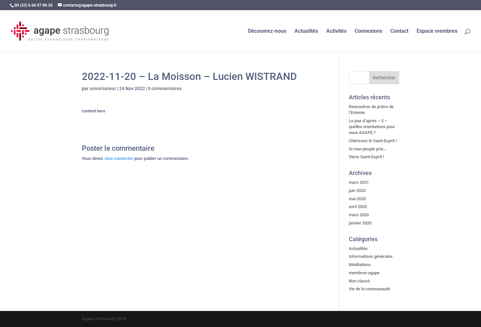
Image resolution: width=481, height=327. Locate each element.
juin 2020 (357, 190)
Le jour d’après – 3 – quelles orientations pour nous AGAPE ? (372, 126)
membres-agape (364, 272)
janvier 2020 (360, 223)
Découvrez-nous (267, 31)
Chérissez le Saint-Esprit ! (373, 140)
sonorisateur (103, 88)
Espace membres (437, 31)
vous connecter (118, 158)
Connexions (368, 31)
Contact (399, 31)
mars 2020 (359, 214)
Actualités (306, 31)
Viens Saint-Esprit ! (366, 156)
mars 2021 (359, 182)
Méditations (360, 264)
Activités (336, 31)
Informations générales (371, 256)
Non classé (359, 281)
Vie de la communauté (369, 288)
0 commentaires (165, 88)
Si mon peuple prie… (367, 148)
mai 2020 (357, 198)
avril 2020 (358, 206)
